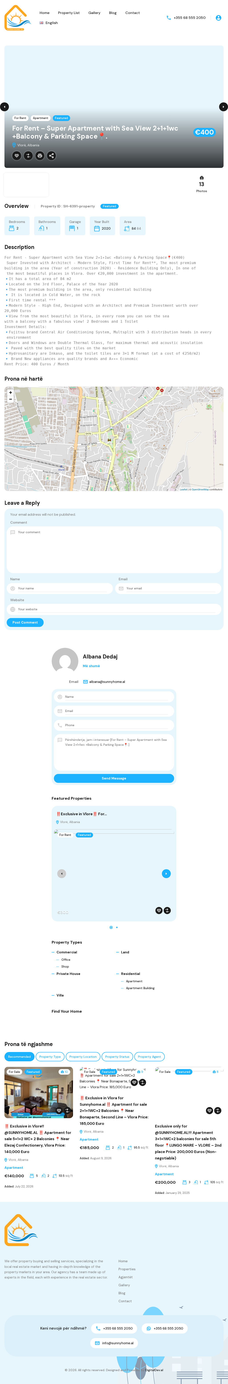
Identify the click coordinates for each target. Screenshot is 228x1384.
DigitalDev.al (154, 1370)
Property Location (83, 1057)
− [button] (10, 399)
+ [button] (10, 392)
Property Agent (149, 1057)
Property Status (117, 1057)
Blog (113, 12)
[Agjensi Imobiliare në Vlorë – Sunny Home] (17, 17)
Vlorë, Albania (69, 822)
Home (44, 12)
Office (65, 960)
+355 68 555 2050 (190, 17)
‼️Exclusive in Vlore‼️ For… (81, 813)
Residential (130, 974)
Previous (4, 106)
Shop (65, 966)
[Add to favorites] (16, 155)
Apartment (40, 118)
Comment (18, 522)
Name (15, 579)
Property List (69, 12)
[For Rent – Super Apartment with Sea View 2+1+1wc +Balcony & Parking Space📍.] (114, 432)
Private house (68, 974)
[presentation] (61, 873)
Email (123, 579)
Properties (127, 1269)
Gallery (94, 12)
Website (17, 600)
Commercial (67, 952)
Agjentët (125, 1277)
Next (223, 106)
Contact (132, 12)
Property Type (50, 1057)
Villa (60, 995)
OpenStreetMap (200, 489)
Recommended (19, 1057)
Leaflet (183, 489)
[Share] (51, 155)
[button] (111, 927)
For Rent (20, 118)
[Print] (39, 155)
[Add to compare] (28, 155)
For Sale (14, 1072)
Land (125, 952)
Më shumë (91, 666)
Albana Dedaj (100, 656)
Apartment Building (140, 988)
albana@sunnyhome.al (107, 682)
